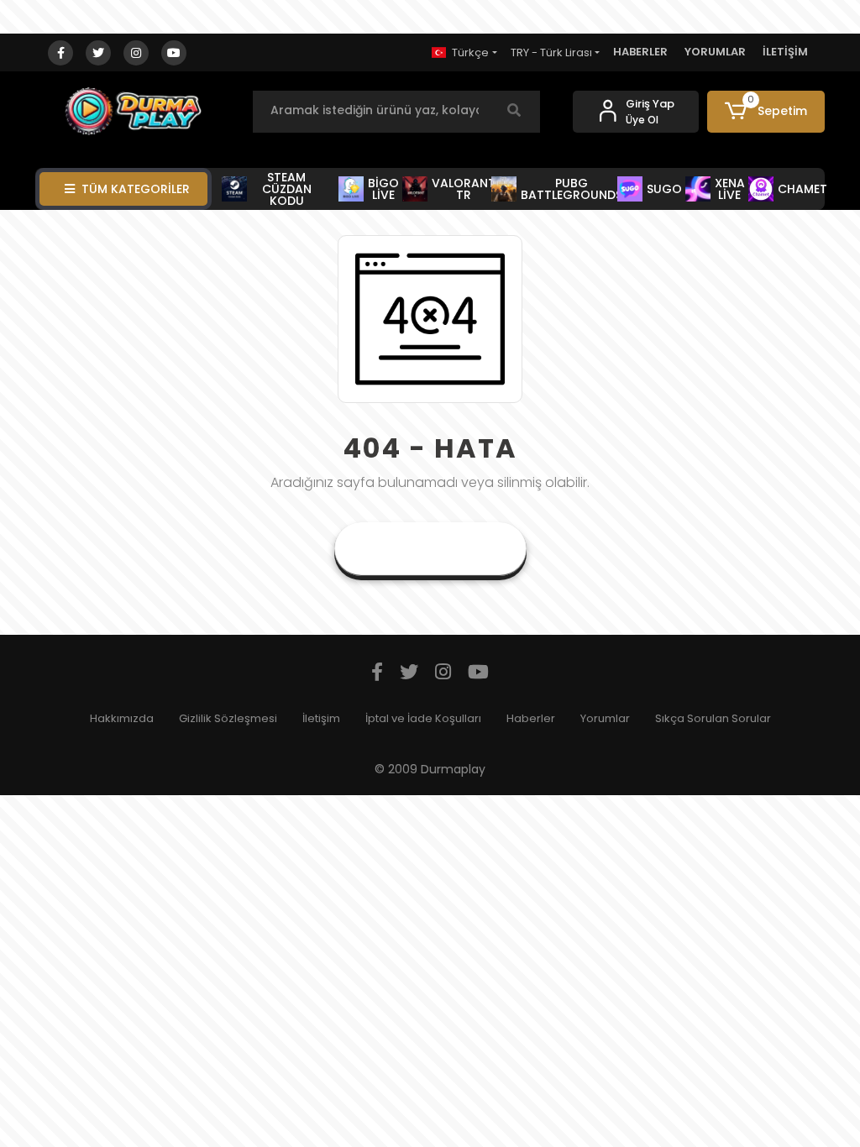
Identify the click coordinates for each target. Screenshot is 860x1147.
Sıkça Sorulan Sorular (713, 718)
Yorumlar (605, 718)
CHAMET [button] (801, 189)
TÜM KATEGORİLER (135, 189)
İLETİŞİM (785, 52)
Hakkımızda (122, 718)
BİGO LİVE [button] (383, 189)
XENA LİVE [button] (730, 189)
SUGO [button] (663, 189)
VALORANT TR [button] (462, 189)
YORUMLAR (715, 52)
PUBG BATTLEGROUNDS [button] (570, 189)
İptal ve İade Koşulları (423, 718)
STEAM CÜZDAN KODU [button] (287, 189)
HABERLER (640, 52)
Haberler (530, 718)
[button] (766, 112)
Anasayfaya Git (430, 548)
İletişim (321, 718)
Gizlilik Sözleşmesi (228, 718)
